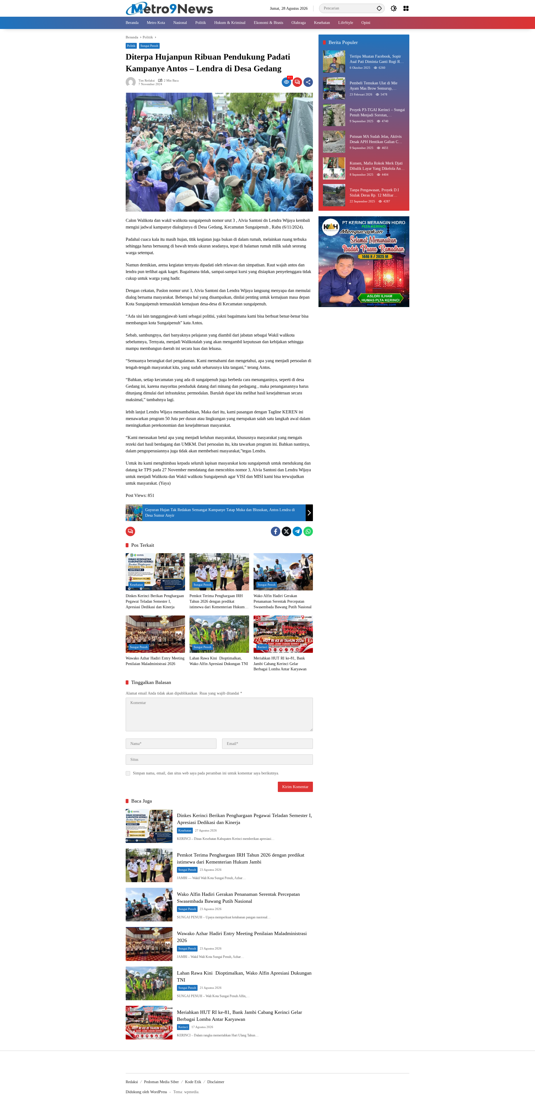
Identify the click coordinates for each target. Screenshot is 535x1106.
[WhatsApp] (308, 531)
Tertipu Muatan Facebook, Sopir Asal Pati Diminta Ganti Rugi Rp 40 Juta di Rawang (376, 59)
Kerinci (262, 647)
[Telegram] (297, 531)
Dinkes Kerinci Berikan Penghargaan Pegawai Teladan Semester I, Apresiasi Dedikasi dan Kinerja (155, 601)
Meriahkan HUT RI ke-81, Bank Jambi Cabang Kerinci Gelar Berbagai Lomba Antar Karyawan (280, 663)
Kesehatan (136, 584)
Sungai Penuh (149, 45)
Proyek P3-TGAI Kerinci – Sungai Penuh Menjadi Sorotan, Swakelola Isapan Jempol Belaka (377, 113)
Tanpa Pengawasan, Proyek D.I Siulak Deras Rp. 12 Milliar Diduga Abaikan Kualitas (374, 193)
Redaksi (132, 1082)
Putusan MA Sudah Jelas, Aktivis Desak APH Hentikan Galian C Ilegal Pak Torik (376, 139)
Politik (131, 45)
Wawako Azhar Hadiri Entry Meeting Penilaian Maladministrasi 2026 (155, 661)
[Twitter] (286, 531)
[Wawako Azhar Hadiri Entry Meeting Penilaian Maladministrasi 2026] (155, 634)
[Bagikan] (308, 82)
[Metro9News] (170, 8)
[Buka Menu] (406, 8)
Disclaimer (215, 1082)
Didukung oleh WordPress (146, 1092)
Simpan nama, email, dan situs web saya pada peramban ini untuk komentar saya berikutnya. (206, 773)
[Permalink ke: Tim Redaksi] (132, 82)
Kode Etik (193, 1082)
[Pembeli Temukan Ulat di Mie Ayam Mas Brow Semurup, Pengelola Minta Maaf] (334, 88)
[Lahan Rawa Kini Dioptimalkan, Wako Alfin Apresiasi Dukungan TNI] (219, 634)
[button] (379, 8)
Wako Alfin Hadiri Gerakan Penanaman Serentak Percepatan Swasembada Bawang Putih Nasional (283, 601)
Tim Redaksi (146, 80)
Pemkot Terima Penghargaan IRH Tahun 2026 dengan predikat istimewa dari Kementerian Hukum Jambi (217, 602)
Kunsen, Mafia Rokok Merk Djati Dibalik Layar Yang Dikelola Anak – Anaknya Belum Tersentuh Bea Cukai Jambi (377, 166)
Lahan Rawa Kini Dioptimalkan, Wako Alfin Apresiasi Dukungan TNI (218, 661)
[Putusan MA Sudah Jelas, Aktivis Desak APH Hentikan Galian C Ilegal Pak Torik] (334, 142)
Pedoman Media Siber (161, 1082)
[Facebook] (275, 531)
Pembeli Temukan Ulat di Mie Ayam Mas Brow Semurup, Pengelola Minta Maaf (373, 86)
